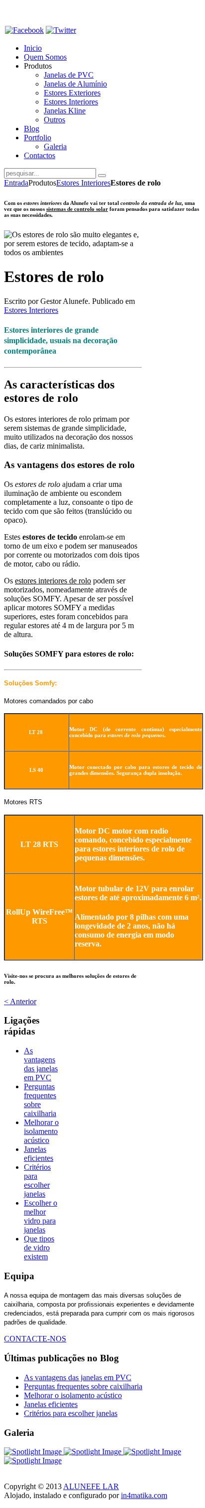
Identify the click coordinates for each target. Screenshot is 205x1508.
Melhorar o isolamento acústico (41, 1131)
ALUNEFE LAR (91, 1486)
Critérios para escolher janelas (37, 1180)
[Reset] (102, 175)
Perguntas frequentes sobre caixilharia (40, 1100)
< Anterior (20, 1001)
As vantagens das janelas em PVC (41, 1064)
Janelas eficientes (38, 1153)
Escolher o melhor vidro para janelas (40, 1216)
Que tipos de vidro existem (39, 1247)
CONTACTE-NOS (35, 1338)
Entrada (16, 183)
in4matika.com (144, 1495)
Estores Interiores (83, 183)
